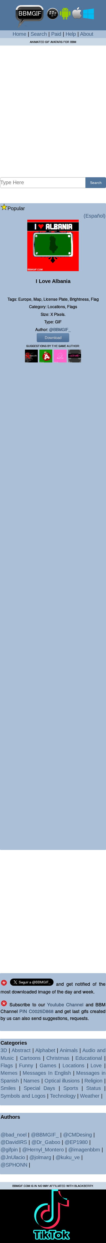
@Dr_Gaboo (45, 1142)
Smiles (8, 1088)
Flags (7, 1065)
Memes (9, 1073)
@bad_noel (13, 1135)
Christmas (57, 1058)
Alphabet (45, 1050)
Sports (70, 1088)
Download (53, 337)
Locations (73, 1065)
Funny (26, 1065)
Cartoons (30, 1058)
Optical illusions (62, 1081)
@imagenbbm (84, 1149)
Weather (90, 1096)
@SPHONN (14, 1165)
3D (4, 1050)
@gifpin (9, 1149)
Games (48, 1065)
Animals (69, 1050)
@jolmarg (40, 1157)
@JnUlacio (13, 1157)
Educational (88, 1058)
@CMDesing (77, 1135)
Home (19, 34)
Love (96, 1065)
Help (71, 34)
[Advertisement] (53, 111)
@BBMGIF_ (60, 329)
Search (39, 34)
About (86, 34)
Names (31, 1081)
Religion (93, 1081)
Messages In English (47, 1073)
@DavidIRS (14, 1142)
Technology (63, 1096)
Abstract (21, 1050)
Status (93, 1088)
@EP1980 (76, 1142)
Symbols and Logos (23, 1096)
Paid (56, 34)
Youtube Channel (65, 1004)
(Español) (94, 216)
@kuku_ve (68, 1157)
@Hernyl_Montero (43, 1149)
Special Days (39, 1088)
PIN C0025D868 (36, 1011)
